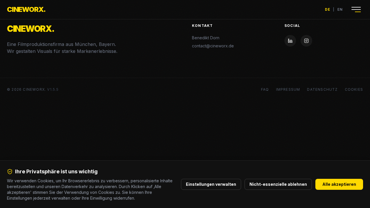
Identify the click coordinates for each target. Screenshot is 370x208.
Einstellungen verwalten (211, 184)
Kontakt (202, 25)
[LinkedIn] (290, 41)
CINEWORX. (26, 9)
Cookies (354, 89)
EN (340, 9)
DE (327, 9)
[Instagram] (306, 41)
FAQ (265, 89)
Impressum (288, 89)
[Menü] (356, 9)
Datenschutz (322, 89)
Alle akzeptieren (339, 184)
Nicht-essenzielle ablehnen (278, 184)
